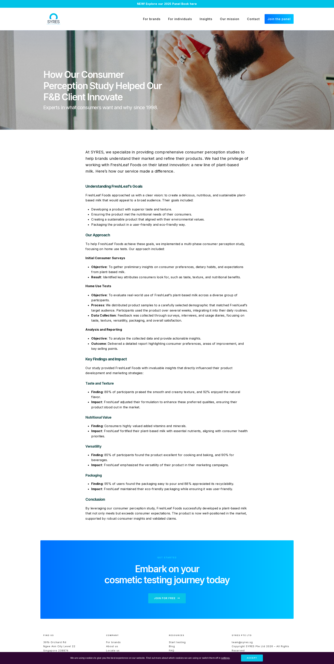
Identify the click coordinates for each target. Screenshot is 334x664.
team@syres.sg (242, 642)
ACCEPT (252, 658)
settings (225, 658)
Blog (172, 646)
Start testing (177, 642)
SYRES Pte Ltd (256, 646)
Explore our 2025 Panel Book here (171, 4)
